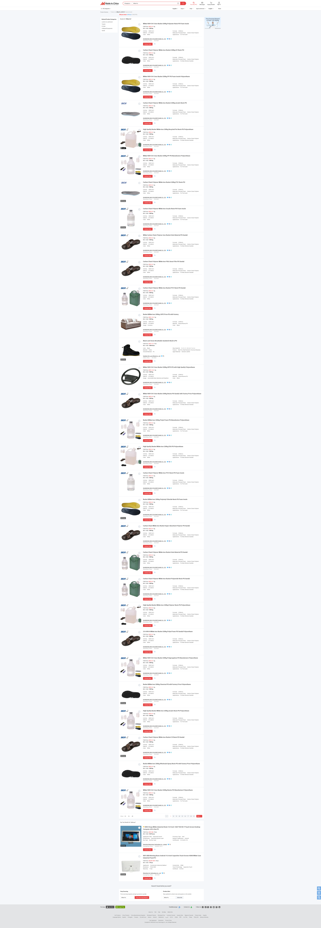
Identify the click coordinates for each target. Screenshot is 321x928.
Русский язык (143, 917)
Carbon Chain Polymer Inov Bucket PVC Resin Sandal (164, 288)
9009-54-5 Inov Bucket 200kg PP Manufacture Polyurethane (166, 156)
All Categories (106, 8)
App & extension (200, 8)
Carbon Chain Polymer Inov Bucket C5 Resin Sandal (163, 737)
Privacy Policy (168, 920)
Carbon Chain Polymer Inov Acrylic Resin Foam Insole (164, 209)
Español (124, 917)
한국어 (171, 917)
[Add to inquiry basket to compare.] (154, 43)
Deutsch (155, 917)
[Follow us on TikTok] (205, 907)
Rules (219, 8)
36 (128, 816)
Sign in (219, 4)
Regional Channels (189, 915)
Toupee (103, 24)
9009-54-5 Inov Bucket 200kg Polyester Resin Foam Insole (166, 24)
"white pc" (133, 822)
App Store (110, 907)
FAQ (155, 912)
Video (124, 148)
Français (136, 917)
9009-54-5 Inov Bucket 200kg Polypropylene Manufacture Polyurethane (170, 658)
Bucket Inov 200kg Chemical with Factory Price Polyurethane (167, 684)
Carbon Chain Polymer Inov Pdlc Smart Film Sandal (163, 261)
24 (125, 816)
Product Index (198, 915)
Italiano (149, 917)
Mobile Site (170, 912)
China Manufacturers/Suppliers (138, 915)
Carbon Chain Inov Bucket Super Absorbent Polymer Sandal (166, 526)
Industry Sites (180, 915)
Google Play (120, 907)
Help (191, 8)
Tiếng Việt (196, 917)
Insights (205, 915)
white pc (129, 14)
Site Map (164, 912)
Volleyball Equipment (107, 28)
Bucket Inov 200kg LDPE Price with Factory (161, 314)
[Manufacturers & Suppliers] (109, 3)
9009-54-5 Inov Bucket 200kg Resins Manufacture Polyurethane (168, 790)
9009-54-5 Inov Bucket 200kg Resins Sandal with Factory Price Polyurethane (172, 394)
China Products (125, 915)
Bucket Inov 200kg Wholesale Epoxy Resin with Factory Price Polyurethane (171, 763)
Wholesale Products (151, 915)
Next (198, 816)
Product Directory (104, 12)
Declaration (161, 920)
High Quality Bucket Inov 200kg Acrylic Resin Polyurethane (166, 711)
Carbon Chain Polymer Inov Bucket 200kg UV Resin (163, 50)
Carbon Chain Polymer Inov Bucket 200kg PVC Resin (164, 182)
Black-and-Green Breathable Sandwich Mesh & (160, 341)
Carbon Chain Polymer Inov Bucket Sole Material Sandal (165, 235)
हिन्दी (180, 917)
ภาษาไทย (185, 917)
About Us (151, 912)
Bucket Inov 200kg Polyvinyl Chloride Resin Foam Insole (165, 499)
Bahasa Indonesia (204, 917)
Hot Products (118, 915)
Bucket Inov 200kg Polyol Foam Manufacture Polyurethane (166, 420)
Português (130, 917)
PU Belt (103, 26)
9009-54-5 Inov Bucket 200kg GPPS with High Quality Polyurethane (169, 367)
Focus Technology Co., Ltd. (161, 922)
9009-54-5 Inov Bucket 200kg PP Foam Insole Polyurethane (166, 76)
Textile (103, 30)
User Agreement (153, 920)
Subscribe (179, 897)
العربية (166, 917)
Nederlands (161, 917)
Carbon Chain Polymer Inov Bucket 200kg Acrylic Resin (165, 103)
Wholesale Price (161, 915)
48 (132, 816)
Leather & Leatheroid (107, 22)
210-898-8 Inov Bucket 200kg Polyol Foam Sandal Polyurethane (168, 631)
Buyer (182, 8)
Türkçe (190, 917)
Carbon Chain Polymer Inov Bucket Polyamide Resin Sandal (166, 578)
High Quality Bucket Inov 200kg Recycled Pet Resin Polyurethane (168, 129)
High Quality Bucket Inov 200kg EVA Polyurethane (163, 446)
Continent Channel (171, 915)
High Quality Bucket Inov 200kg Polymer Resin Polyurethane (166, 605)
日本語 (176, 917)
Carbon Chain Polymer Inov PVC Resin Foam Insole (163, 473)
